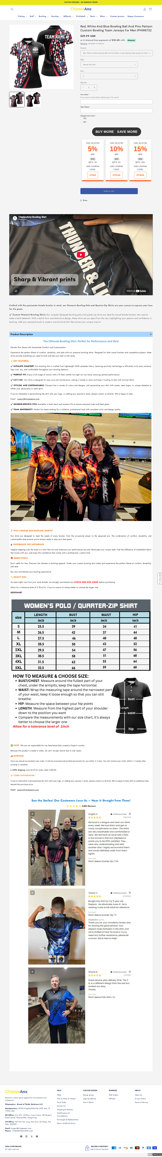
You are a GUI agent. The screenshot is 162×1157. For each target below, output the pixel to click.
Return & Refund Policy (66, 1123)
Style (82, 59)
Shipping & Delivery (65, 1109)
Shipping (83, 43)
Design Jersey (88, 1095)
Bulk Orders (113, 1095)
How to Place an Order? (66, 1098)
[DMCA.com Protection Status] (155, 1155)
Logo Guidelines (89, 1098)
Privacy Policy (140, 1098)
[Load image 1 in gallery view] (16, 99)
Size (82, 71)
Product (83, 48)
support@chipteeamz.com (28, 399)
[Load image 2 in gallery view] (33, 99)
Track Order (61, 1102)
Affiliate (112, 1098)
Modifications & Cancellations (63, 1114)
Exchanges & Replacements (68, 1119)
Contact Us (61, 1106)
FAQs (59, 1095)
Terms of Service (141, 1102)
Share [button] (85, 200)
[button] (12, 9)
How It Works (88, 1102)
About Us (138, 1095)
